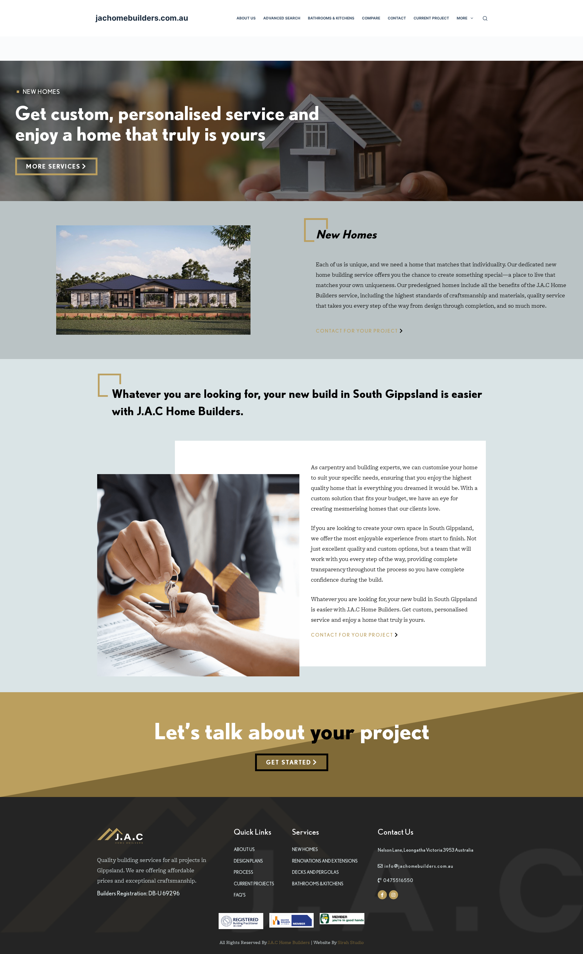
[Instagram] (393, 894)
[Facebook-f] (382, 894)
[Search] (485, 18)
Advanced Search (281, 18)
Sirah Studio (351, 942)
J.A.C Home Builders (289, 942)
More (462, 18)
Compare (371, 18)
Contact (397, 18)
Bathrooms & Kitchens (331, 18)
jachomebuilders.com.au (142, 17)
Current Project (431, 18)
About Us (246, 18)
